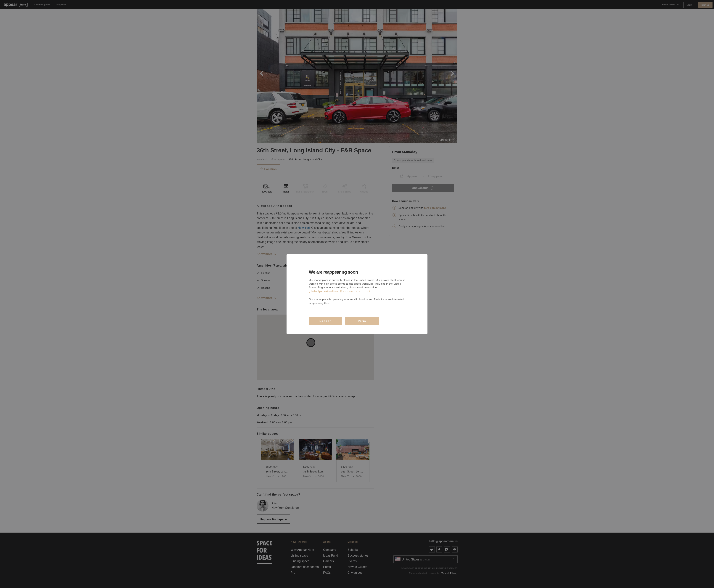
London (325, 320)
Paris (362, 320)
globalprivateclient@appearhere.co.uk (340, 291)
